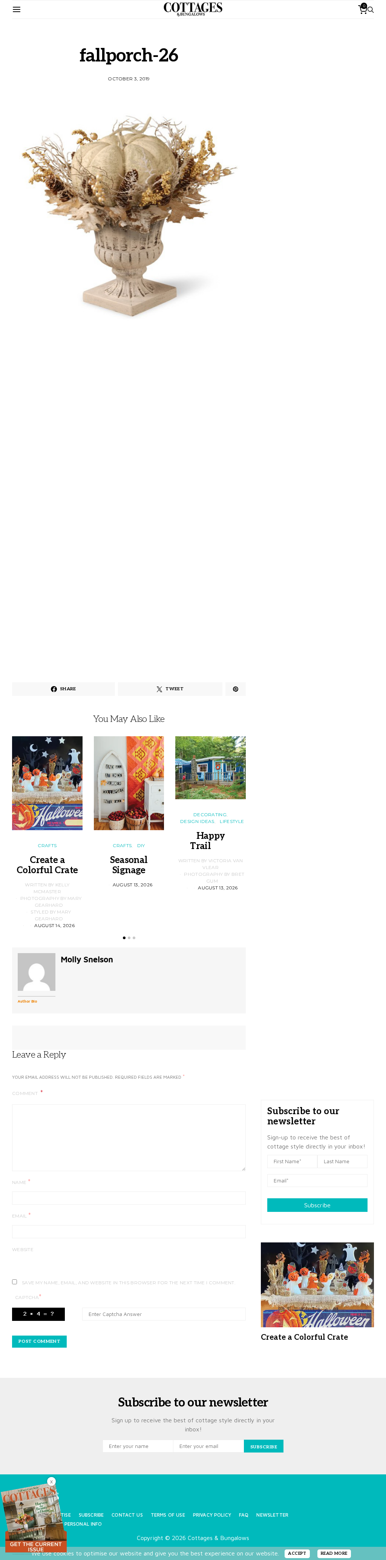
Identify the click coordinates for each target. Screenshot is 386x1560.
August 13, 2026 (133, 884)
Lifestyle (232, 821)
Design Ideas (197, 821)
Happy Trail (210, 841)
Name (21, 1181)
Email (21, 1215)
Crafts (47, 845)
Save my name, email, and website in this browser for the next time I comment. (129, 1282)
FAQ (243, 1515)
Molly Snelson (87, 959)
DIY (141, 845)
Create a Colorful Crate (47, 865)
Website (23, 1249)
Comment (25, 1093)
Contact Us (127, 1515)
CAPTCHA (28, 1297)
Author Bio (27, 1001)
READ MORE (334, 1553)
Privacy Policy (212, 1515)
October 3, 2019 (129, 78)
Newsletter (272, 1515)
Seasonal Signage (128, 865)
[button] (124, 937)
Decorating (210, 814)
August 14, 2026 (54, 925)
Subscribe (317, 1205)
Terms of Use (168, 1515)
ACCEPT (297, 1553)
